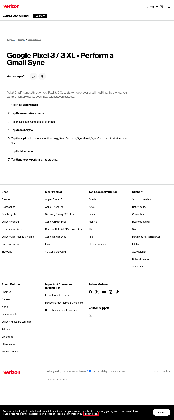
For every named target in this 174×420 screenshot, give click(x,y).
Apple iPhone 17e (54, 206)
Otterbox (94, 199)
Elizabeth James (97, 244)
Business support (141, 221)
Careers (6, 299)
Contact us (138, 214)
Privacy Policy (54, 371)
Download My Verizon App (146, 236)
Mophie (93, 221)
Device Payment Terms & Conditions (64, 302)
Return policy (139, 206)
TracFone (7, 251)
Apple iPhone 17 (53, 199)
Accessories (8, 206)
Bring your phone (11, 244)
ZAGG (92, 206)
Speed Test (138, 266)
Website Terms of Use (58, 379)
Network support (141, 259)
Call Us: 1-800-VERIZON (16, 16)
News (5, 306)
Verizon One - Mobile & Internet (18, 236)
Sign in (136, 229)
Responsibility (9, 314)
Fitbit (91, 236)
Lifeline (136, 244)
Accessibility (139, 251)
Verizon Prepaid (10, 221)
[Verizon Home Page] (11, 6)
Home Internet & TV (12, 229)
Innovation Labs (10, 351)
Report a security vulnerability (61, 310)
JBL (91, 229)
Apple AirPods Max (55, 221)
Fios (47, 244)
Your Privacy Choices (75, 371)
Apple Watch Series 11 (56, 236)
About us (6, 291)
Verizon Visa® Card (55, 251)
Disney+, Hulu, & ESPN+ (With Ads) (64, 229)
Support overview (141, 199)
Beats (92, 214)
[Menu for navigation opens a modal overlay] (169, 6)
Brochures (7, 336)
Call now (40, 15)
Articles (6, 329)
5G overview (8, 344)
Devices (6, 199)
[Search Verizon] (146, 6)
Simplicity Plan (10, 214)
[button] (33, 76)
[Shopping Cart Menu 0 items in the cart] (161, 6)
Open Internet (117, 371)
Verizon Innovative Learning (16, 321)
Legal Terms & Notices (57, 295)
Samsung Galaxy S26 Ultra (59, 214)
